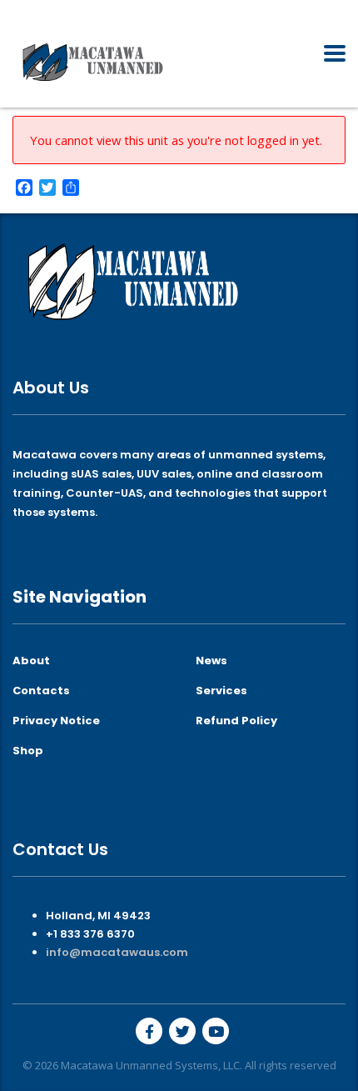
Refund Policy (236, 721)
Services (221, 691)
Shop (27, 751)
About (31, 661)
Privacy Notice (56, 721)
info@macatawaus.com (117, 952)
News (211, 661)
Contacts (41, 691)
